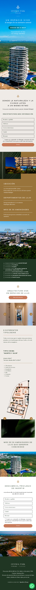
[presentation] (5, 314)
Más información (18, 297)
